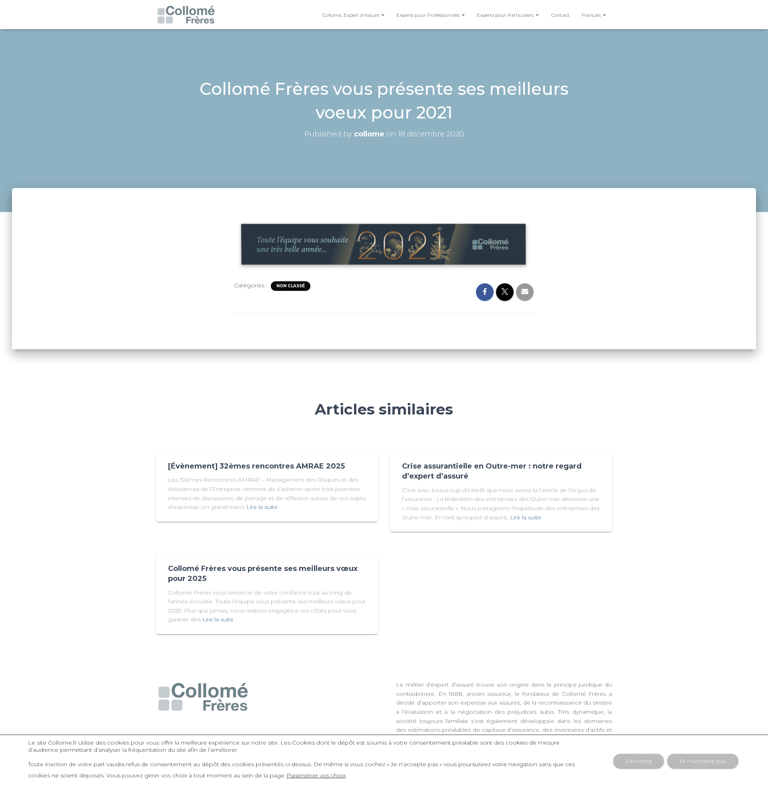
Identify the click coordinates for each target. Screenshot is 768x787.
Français (592, 15)
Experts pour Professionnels (428, 15)
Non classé (290, 285)
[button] (382, 15)
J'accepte (638, 761)
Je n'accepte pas (702, 761)
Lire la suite (262, 507)
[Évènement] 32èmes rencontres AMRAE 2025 (256, 466)
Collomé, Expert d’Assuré (351, 15)
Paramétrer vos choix (316, 775)
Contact (560, 15)
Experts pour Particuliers (506, 15)
